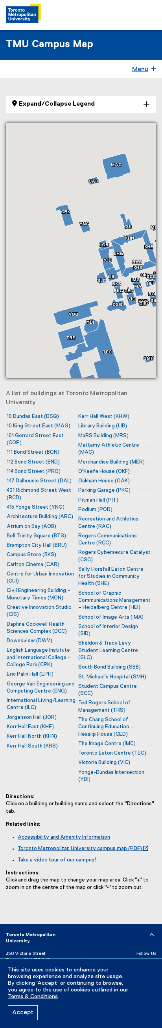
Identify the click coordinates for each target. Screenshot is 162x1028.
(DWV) (29, 640)
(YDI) (111, 776)
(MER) (111, 462)
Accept (22, 1013)
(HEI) (114, 600)
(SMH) (112, 677)
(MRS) (103, 435)
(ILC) (41, 704)
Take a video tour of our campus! (57, 860)
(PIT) (98, 500)
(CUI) (40, 578)
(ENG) (41, 688)
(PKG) (104, 490)
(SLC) (108, 650)
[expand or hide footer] (151, 935)
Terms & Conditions (33, 996)
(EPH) (30, 674)
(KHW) (103, 416)
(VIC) (104, 762)
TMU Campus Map (49, 44)
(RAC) (108, 523)
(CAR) (33, 564)
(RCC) (107, 539)
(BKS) (31, 554)
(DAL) (39, 481)
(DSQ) (33, 416)
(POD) (95, 509)
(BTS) (36, 536)
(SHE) (111, 576)
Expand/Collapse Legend (57, 104)
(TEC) (112, 753)
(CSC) (114, 556)
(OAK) (104, 481)
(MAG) (38, 426)
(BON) (33, 452)
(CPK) (39, 657)
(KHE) (30, 726)
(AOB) (31, 526)
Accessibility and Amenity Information (64, 837)
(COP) (35, 439)
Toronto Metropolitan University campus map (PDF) (80, 848)
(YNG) (35, 507)
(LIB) (102, 426)
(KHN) (32, 736)
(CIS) (39, 611)
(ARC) (40, 516)
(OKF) (104, 471)
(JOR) (32, 717)
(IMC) (107, 743)
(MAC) (108, 449)
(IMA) (111, 617)
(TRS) (104, 706)
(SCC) (107, 690)
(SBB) (109, 667)
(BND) (33, 462)
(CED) (105, 727)
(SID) (108, 630)
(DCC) (37, 628)
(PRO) (34, 471)
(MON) (38, 594)
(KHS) (32, 746)
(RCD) (39, 494)
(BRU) (37, 545)
